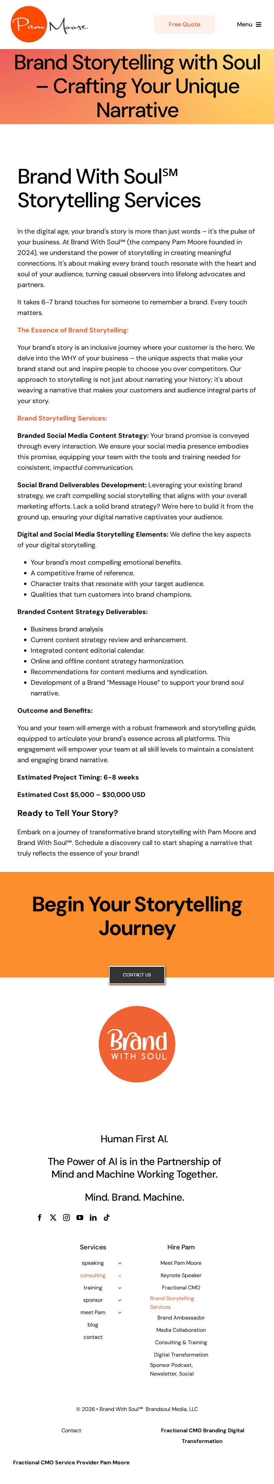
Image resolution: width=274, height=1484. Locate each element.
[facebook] (39, 1217)
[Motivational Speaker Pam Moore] (49, 9)
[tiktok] (106, 1217)
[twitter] (53, 1217)
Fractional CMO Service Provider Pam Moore (71, 1462)
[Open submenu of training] (119, 1288)
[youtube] (80, 1217)
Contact (71, 1430)
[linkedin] (93, 1217)
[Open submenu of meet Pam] (119, 1312)
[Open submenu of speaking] (119, 1263)
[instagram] (66, 1217)
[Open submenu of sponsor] (119, 1300)
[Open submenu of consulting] (119, 1275)
